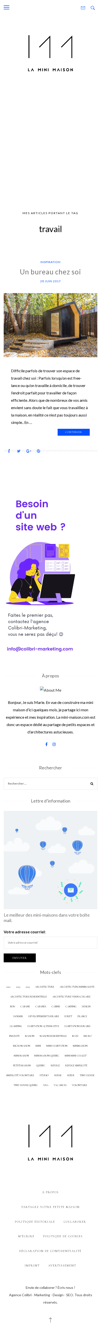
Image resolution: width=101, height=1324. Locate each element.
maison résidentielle (53, 1036)
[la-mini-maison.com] (50, 52)
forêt (68, 1016)
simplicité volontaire (20, 1075)
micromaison (21, 1045)
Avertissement (62, 1265)
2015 (27, 986)
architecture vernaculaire (71, 996)
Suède (70, 1075)
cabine (55, 1006)
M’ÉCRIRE (26, 1236)
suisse (58, 1075)
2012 (8, 986)
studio (44, 1075)
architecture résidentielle (28, 996)
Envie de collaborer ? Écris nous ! (50, 1287)
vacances (60, 1085)
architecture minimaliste (77, 986)
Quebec (40, 1065)
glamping (16, 1026)
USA (45, 1085)
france (82, 1016)
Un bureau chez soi (50, 272)
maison (29, 1036)
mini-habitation (56, 1045)
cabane (25, 1006)
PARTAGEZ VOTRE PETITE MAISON (51, 1207)
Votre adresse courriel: (25, 931)
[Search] (91, 784)
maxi (75, 1036)
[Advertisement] (50, 144)
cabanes (40, 1006)
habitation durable (77, 1026)
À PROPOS (50, 1192)
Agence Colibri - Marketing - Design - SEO (41, 1295)
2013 (18, 986)
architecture (44, 986)
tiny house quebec (25, 1085)
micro (87, 1036)
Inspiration (50, 262)
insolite (14, 1036)
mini (38, 1045)
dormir (18, 1016)
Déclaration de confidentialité (50, 1251)
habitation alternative (43, 1026)
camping (70, 1006)
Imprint (32, 1265)
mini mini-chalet (76, 1055)
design (86, 1006)
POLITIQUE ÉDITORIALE (35, 1221)
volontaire (79, 1085)
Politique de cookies (63, 1236)
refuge (55, 1065)
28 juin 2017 (50, 281)
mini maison (21, 1055)
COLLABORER (75, 1221)
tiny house (87, 1075)
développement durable (43, 1016)
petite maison (22, 1065)
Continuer (73, 432)
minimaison (80, 1045)
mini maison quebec (46, 1055)
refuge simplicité (76, 1065)
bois (12, 1006)
